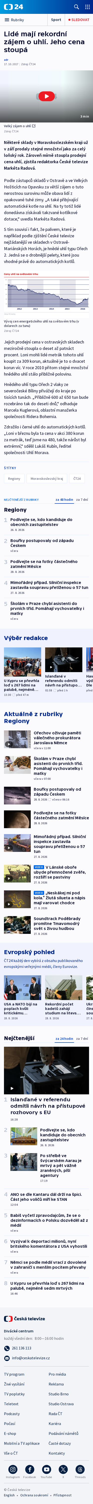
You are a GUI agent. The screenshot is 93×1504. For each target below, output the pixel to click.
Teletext (11, 1403)
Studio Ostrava (61, 1403)
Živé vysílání (14, 1384)
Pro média (57, 1374)
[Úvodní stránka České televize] (25, 1318)
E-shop (10, 1433)
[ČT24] (13, 7)
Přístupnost (62, 1495)
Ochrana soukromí (34, 1495)
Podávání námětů (63, 1433)
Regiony (14, 478)
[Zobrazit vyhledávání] (76, 7)
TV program (14, 1374)
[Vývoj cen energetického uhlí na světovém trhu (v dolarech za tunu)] (46, 294)
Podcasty (12, 1413)
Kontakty (57, 1453)
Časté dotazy (60, 1443)
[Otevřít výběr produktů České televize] (87, 7)
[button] (46, 96)
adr (6, 59)
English (9, 1495)
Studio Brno (59, 1393)
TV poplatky (14, 1393)
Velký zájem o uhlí (17, 126)
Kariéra (55, 1423)
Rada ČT (55, 1413)
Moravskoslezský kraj (47, 478)
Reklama (56, 1384)
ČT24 (77, 478)
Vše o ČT (11, 1453)
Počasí (9, 1423)
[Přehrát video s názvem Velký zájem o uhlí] (46, 96)
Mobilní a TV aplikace (22, 1443)
